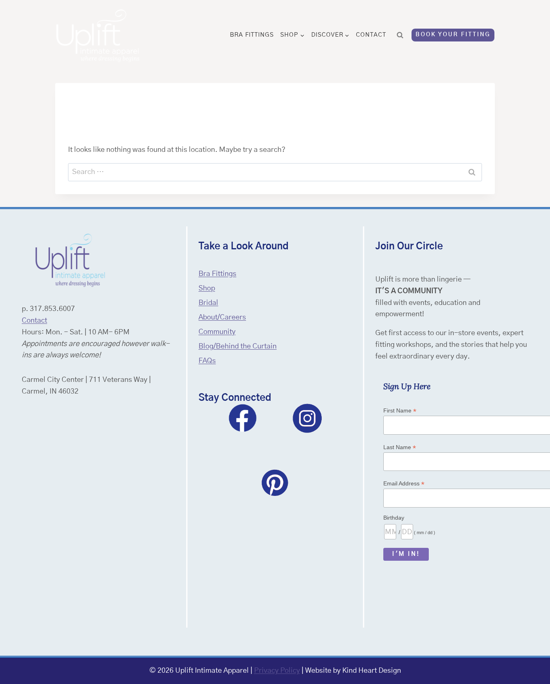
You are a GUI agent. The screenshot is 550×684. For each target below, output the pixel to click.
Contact (371, 35)
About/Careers (222, 317)
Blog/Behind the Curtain (237, 346)
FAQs (207, 361)
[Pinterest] (275, 482)
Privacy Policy (277, 670)
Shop (206, 288)
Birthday (393, 517)
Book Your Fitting (453, 34)
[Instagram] (307, 418)
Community (217, 332)
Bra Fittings (252, 35)
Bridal (208, 303)
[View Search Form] (400, 35)
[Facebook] (243, 418)
